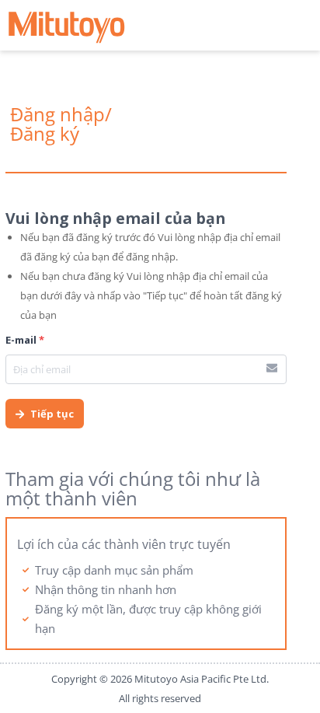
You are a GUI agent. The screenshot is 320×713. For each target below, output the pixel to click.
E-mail (24, 340)
